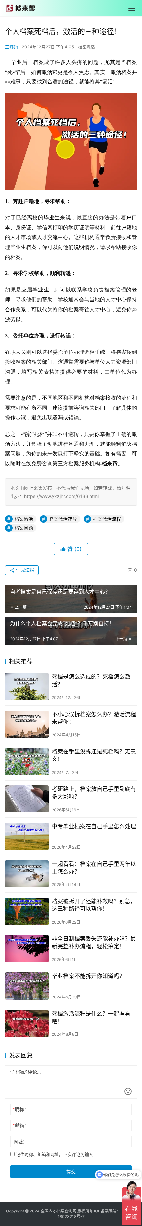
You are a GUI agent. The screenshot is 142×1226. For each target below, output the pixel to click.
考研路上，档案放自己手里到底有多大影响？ (94, 793)
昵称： (21, 1109)
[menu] (132, 8)
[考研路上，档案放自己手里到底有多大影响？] (27, 799)
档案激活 (86, 46)
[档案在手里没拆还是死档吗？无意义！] (27, 761)
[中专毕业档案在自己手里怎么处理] (27, 836)
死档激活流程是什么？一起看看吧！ (91, 1017)
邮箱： (21, 1125)
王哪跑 (11, 46)
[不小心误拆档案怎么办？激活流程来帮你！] (27, 724)
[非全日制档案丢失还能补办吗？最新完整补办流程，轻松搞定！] (27, 949)
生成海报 (24, 570)
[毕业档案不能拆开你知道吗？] (27, 986)
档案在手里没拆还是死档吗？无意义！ (94, 755)
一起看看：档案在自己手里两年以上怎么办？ (94, 868)
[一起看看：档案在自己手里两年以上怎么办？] (27, 874)
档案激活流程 (107, 519)
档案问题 (24, 528)
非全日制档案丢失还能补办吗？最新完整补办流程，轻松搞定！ (94, 942)
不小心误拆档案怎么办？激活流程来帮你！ (94, 718)
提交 (71, 1171)
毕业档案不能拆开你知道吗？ (88, 976)
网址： (20, 1141)
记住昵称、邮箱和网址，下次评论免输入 (54, 1154)
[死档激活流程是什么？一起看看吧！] (27, 1023)
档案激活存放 (63, 519)
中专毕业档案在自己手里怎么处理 (94, 826)
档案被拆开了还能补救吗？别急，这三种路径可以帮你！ (94, 905)
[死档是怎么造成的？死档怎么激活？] (27, 686)
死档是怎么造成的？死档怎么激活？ (91, 680)
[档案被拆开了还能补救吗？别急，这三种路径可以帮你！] (27, 911)
